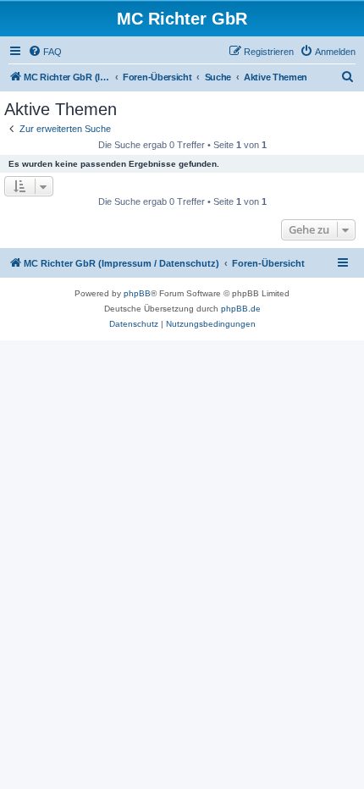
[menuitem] (45, 51)
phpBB (137, 293)
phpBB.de (241, 308)
